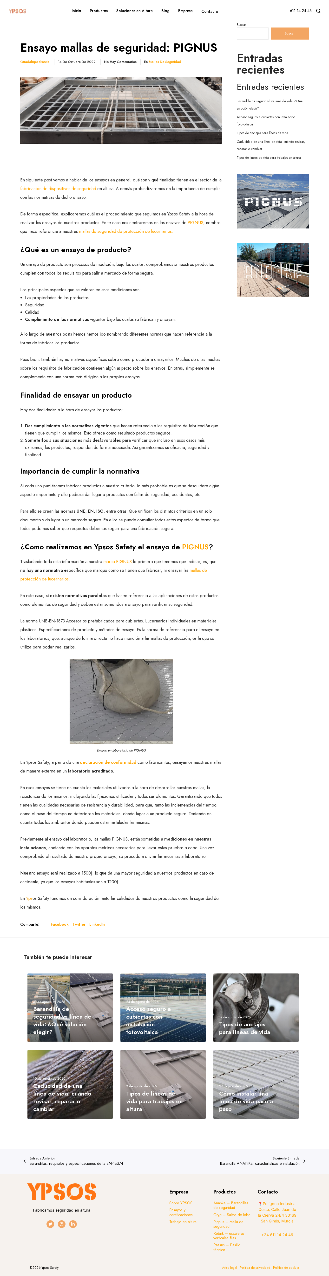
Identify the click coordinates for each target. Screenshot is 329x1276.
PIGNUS (195, 547)
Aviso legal (229, 1267)
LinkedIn (97, 924)
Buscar (241, 24)
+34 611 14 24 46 (277, 1234)
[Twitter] (50, 1224)
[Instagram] (62, 1224)
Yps (29, 898)
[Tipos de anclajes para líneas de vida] (256, 1007)
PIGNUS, (196, 223)
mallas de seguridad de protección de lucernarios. (126, 231)
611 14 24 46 (301, 10)
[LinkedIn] (73, 1224)
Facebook (60, 924)
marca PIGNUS (117, 562)
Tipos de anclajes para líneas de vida (262, 133)
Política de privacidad (255, 1267)
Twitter (79, 924)
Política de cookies (286, 1267)
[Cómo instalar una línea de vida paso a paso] (256, 1084)
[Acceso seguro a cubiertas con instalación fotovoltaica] (163, 1007)
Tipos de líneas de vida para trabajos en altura (269, 157)
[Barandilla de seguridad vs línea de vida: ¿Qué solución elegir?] (70, 1007)
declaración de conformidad (108, 762)
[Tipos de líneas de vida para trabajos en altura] (163, 1084)
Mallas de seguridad (165, 61)
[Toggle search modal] (318, 11)
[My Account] (279, 11)
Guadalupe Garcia (34, 61)
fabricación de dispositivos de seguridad (58, 189)
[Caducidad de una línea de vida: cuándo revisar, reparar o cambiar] (70, 1084)
